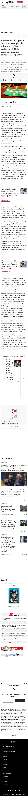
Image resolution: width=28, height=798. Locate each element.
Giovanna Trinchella (7, 554)
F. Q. (2, 58)
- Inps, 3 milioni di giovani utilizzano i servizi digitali (13, 635)
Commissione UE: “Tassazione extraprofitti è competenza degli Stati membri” (9, 508)
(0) (26, 499)
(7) (18, 381)
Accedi (8, 701)
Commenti (5, 102)
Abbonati (20, 2)
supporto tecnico (20, 729)
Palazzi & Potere (7, 33)
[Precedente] (3, 378)
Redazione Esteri (6, 499)
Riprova (14, 735)
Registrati (20, 701)
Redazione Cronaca (6, 531)
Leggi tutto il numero (14, 606)
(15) (26, 530)
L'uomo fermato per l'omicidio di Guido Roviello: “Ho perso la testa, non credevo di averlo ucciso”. (10, 540)
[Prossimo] (25, 378)
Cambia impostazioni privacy (9, 751)
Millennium (9, 381)
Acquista (14, 426)
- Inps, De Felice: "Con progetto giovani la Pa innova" (13, 633)
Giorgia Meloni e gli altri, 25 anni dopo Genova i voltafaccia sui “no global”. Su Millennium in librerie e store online (9, 370)
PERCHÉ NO (6, 421)
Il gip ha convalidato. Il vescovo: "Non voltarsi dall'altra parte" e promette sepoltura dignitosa (9, 548)
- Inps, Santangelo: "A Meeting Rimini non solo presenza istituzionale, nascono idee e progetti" (14, 626)
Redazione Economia (7, 514)
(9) (26, 554)
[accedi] (25, 2)
